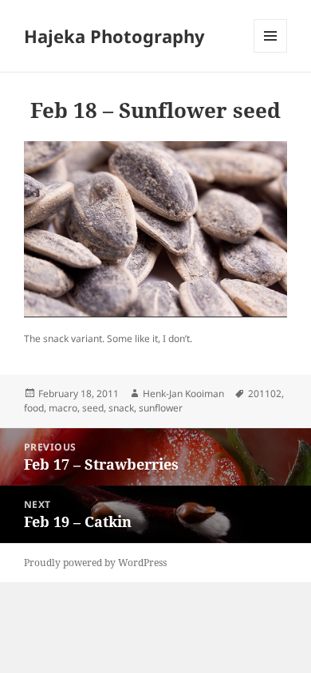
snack (121, 408)
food (34, 408)
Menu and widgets (270, 52)
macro (63, 408)
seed (93, 408)
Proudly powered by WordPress (95, 562)
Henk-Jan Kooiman (183, 393)
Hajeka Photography (114, 36)
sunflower (161, 408)
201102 (264, 393)
